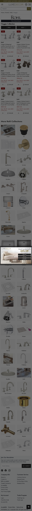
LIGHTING (24, 256)
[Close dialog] (30, 248)
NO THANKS (24, 260)
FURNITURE (24, 254)
